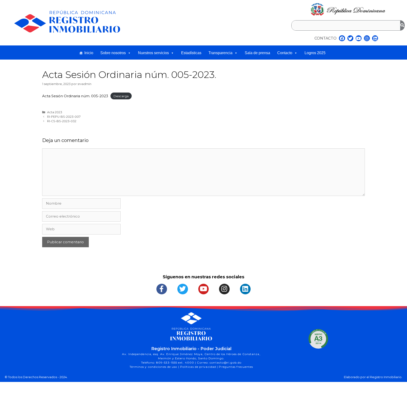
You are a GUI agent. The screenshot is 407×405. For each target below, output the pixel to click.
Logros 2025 (315, 53)
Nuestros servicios (153, 53)
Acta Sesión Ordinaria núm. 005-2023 (75, 96)
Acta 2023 (54, 112)
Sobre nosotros (113, 53)
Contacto (284, 53)
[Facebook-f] (161, 289)
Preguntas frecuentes (236, 367)
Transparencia (220, 53)
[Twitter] (350, 38)
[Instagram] (367, 38)
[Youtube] (359, 38)
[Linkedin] (375, 38)
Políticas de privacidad (198, 367)
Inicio (88, 53)
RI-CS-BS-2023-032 (61, 121)
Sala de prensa (257, 53)
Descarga (121, 96)
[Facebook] (342, 38)
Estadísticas (191, 53)
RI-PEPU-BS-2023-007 (64, 116)
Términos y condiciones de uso (154, 367)
